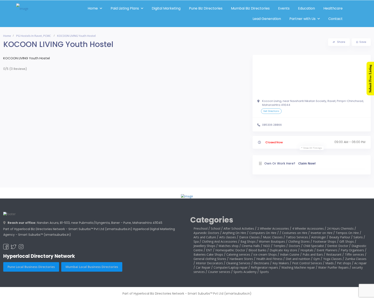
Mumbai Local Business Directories (92, 267)
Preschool (200, 228)
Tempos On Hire (347, 233)
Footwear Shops (324, 241)
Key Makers (280, 263)
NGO (266, 246)
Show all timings (312, 148)
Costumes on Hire (294, 233)
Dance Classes (249, 237)
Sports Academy (245, 272)
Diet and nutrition (298, 259)
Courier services (219, 272)
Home (93, 8)
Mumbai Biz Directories (250, 8)
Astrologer (318, 237)
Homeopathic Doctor (230, 250)
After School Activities (239, 228)
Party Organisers (352, 250)
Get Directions (271, 111)
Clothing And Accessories (219, 241)
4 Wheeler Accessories (308, 228)
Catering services (238, 254)
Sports (264, 272)
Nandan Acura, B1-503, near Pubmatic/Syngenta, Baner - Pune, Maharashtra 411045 (85, 223)
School (215, 228)
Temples (279, 246)
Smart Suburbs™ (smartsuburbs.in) (44, 234)
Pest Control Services (307, 263)
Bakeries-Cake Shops (208, 254)
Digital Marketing (166, 8)
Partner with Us (302, 18)
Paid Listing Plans (125, 8)
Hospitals (306, 250)
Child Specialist (313, 246)
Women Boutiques (272, 241)
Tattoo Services (297, 237)
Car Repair (203, 267)
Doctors (294, 246)
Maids (329, 263)
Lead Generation (267, 18)
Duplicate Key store (283, 250)
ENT (209, 250)
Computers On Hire (262, 233)
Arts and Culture (204, 237)
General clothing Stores (209, 259)
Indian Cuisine (289, 254)
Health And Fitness (269, 259)
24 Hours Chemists (340, 228)
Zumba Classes (355, 259)
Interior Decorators (209, 263)
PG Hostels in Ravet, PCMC (33, 36)
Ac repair (360, 263)
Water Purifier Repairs (333, 267)
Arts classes (227, 237)
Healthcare (333, 8)
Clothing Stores (299, 241)
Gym (316, 259)
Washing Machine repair (298, 267)
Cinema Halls (251, 246)
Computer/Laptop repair (231, 267)
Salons (358, 237)
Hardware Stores (241, 259)
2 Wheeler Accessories (273, 228)
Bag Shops (248, 241)
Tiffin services (354, 254)
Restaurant (334, 254)
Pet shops (344, 263)
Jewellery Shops (204, 246)
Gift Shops (346, 241)
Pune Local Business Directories (31, 267)
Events (284, 8)
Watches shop (229, 246)
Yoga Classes (332, 259)
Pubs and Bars (313, 254)
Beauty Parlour (339, 237)
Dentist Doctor (337, 246)
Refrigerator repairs (264, 267)
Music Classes (273, 237)
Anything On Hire (234, 233)
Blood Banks (257, 250)
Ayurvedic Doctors (206, 233)
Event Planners (327, 250)
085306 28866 (272, 125)
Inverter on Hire (321, 233)
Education (306, 8)
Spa (196, 241)
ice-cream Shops (265, 254)
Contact (335, 18)
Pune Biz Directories (205, 8)
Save (362, 42)
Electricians (261, 263)
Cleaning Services (238, 263)
